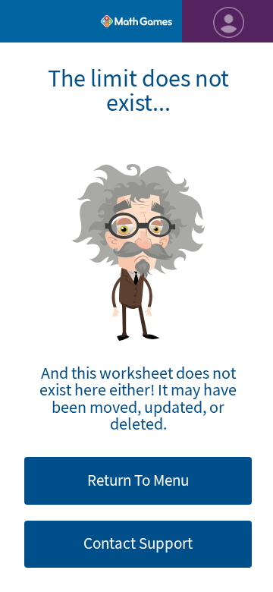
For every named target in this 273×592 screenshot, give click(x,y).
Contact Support (138, 543)
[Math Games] (136, 21)
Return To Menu (138, 480)
